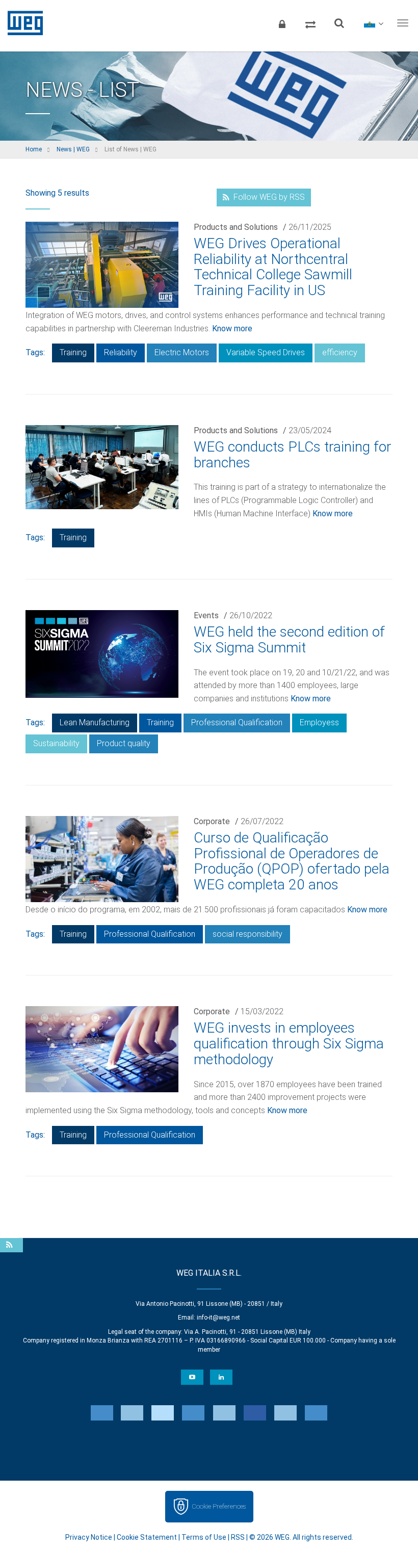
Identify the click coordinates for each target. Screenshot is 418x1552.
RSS (238, 1537)
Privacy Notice (88, 1537)
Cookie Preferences (219, 1506)
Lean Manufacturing (94, 722)
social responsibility (247, 934)
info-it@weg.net (218, 1317)
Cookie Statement (147, 1537)
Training (73, 352)
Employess (319, 722)
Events (206, 615)
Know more (232, 328)
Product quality (123, 743)
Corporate (212, 821)
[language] (373, 23)
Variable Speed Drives (265, 352)
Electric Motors (181, 352)
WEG (21, 23)
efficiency (339, 352)
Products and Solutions (236, 227)
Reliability (120, 352)
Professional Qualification (236, 722)
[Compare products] (310, 23)
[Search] (339, 23)
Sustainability (56, 743)
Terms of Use (203, 1537)
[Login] (282, 23)
